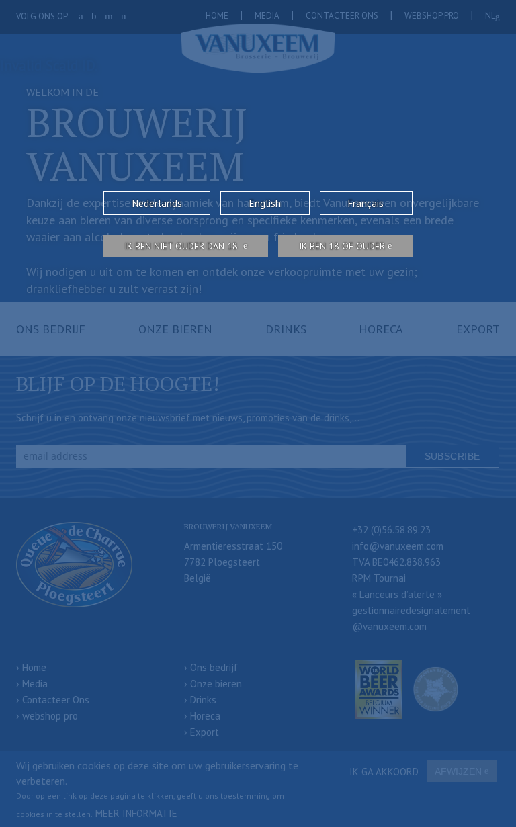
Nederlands (157, 203)
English (265, 203)
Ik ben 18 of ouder (342, 246)
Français (366, 203)
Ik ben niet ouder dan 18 (182, 246)
